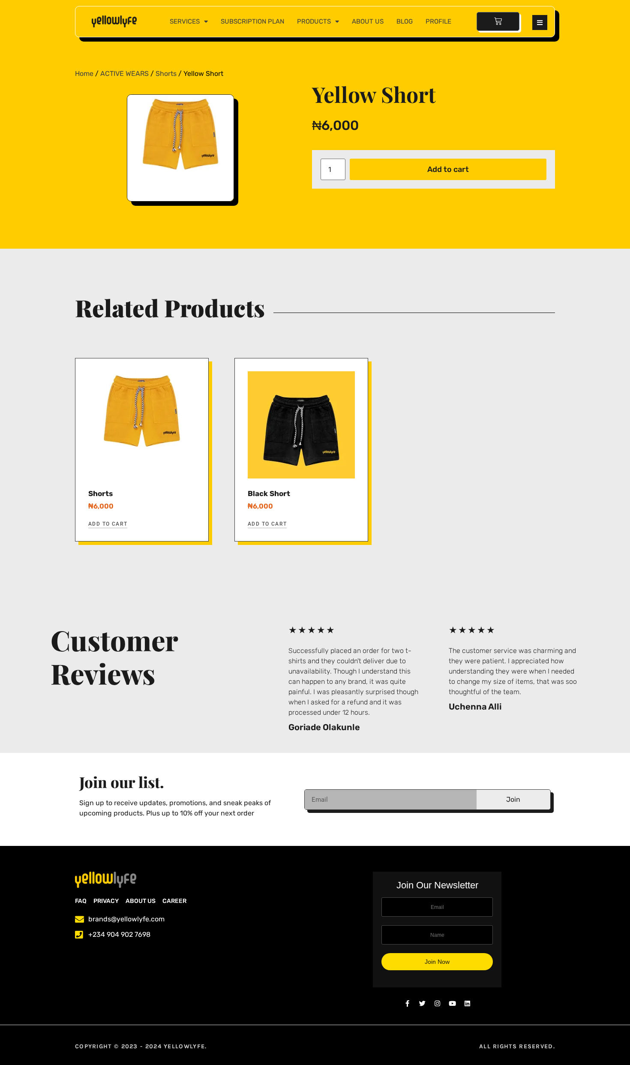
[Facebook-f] (407, 1003)
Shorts (166, 73)
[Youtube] (452, 1003)
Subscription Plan (252, 21)
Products (314, 21)
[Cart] (498, 21)
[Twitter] (422, 1003)
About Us (368, 21)
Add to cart (448, 169)
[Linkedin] (467, 1003)
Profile (438, 21)
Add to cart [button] (107, 524)
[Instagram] (437, 1003)
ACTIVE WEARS (124, 73)
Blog (404, 21)
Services (185, 21)
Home (84, 73)
